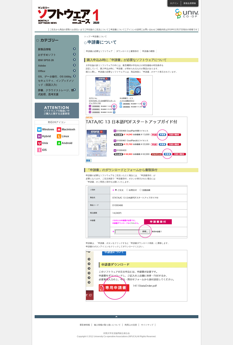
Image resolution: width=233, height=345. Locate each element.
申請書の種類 (148, 51)
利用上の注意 (131, 325)
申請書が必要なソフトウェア (99, 51)
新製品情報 (44, 49)
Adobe (42, 65)
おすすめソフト (47, 54)
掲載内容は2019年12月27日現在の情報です (177, 29)
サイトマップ (147, 325)
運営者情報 (85, 325)
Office (41, 71)
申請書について (118, 29)
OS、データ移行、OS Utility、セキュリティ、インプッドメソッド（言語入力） (56, 80)
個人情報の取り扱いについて (107, 325)
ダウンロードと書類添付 (127, 51)
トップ (87, 36)
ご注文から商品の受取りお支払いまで (66, 29)
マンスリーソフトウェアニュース (71, 15)
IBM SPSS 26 (46, 60)
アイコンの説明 (134, 29)
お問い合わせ (149, 29)
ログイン (174, 3)
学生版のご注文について (97, 29)
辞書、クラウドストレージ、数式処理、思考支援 (56, 92)
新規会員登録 (190, 3)
